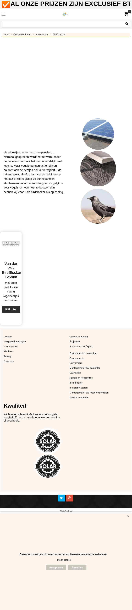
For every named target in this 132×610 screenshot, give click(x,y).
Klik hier (11, 309)
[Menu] (4, 14)
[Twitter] (61, 498)
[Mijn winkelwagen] (126, 14)
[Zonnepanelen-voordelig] (65, 14)
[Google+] (69, 498)
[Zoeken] (127, 24)
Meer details (64, 559)
